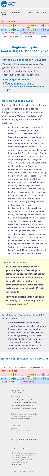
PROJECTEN (16, 12)
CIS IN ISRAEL (3, 13)
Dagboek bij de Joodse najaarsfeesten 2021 (24, 49)
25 (5, 29)
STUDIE (28, 12)
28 (15, 29)
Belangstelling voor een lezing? (28, 439)
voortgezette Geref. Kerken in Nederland (25, 408)
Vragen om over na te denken (20, 83)
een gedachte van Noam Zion (30, 358)
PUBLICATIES (41, 12)
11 (32, 25)
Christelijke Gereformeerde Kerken (25, 403)
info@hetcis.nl (16, 464)
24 (2, 29)
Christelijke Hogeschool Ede (23, 400)
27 (12, 29)
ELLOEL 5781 (8, 33)
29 (18, 29)
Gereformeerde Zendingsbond (23, 405)
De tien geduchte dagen (17, 79)
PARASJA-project (23, 430)
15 (45, 25)
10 (29, 25)
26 (9, 29)
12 (35, 25)
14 (42, 25)
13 (38, 25)
